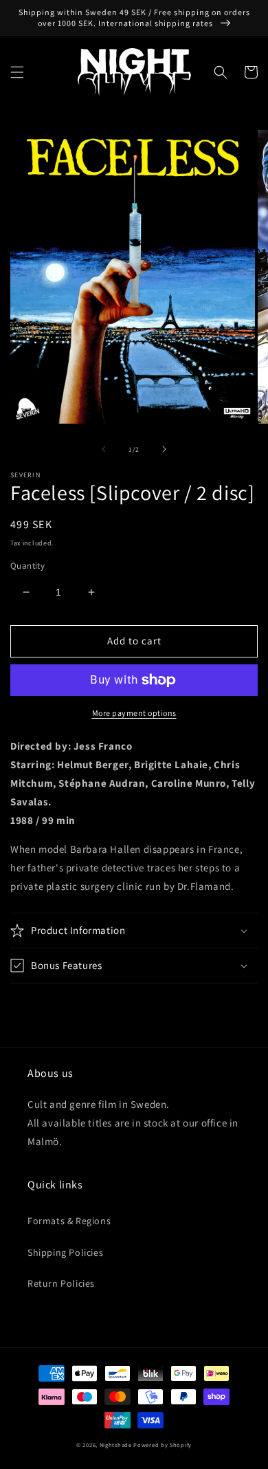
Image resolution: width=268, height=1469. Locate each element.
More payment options (134, 713)
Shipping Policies (65, 1252)
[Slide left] (104, 449)
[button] (17, 72)
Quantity (27, 566)
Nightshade (116, 1444)
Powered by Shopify (162, 1444)
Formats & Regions (69, 1221)
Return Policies (61, 1283)
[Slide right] (164, 449)
